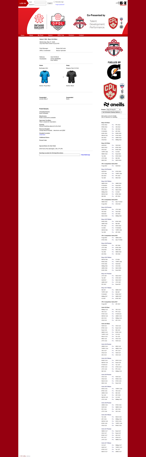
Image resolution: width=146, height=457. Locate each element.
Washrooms (43, 116)
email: (30, 1)
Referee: (42, 57)
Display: (103, 109)
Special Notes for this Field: (47, 146)
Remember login (60, 1)
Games (50, 35)
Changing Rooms (44, 112)
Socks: (41, 86)
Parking (41, 124)
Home (22, 35)
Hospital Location (44, 133)
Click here (42, 134)
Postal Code (43, 140)
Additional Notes (44, 137)
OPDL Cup (61, 35)
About (31, 35)
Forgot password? (60, 4)
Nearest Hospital (44, 129)
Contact (81, 35)
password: (31, 4)
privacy (28, 456)
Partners (71, 35)
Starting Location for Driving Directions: (51, 153)
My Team (40, 35)
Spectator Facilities (45, 120)
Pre (113, 124)
